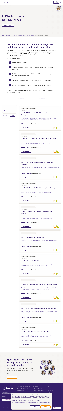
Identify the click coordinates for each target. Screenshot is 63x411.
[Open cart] (57, 2)
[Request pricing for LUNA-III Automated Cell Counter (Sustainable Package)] (55, 226)
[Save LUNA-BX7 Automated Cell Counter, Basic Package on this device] (57, 151)
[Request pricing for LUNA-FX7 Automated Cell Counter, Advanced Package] (55, 177)
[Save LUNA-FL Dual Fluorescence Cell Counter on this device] (57, 345)
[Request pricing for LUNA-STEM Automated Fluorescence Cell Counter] (55, 321)
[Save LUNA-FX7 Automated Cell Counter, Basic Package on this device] (57, 201)
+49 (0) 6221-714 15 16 (22, 388)
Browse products (8, 25)
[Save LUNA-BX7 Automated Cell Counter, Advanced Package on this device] (57, 128)
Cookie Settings (56, 407)
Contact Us (50, 390)
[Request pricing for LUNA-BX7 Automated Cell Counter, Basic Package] (55, 151)
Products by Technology (10, 35)
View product (26, 127)
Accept (34, 406)
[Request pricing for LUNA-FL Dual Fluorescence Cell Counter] (55, 345)
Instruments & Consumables (22, 35)
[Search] (54, 2)
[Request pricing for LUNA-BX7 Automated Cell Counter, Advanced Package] (55, 128)
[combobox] (10, 110)
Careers (49, 388)
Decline (45, 406)
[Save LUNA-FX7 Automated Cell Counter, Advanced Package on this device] (57, 177)
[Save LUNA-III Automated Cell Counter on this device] (57, 250)
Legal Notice (50, 392)
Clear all (12, 115)
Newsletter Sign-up (8, 399)
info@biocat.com (20, 390)
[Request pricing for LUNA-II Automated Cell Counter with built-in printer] (55, 297)
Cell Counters (31, 35)
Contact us (12, 377)
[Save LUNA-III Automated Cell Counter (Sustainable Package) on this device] (57, 226)
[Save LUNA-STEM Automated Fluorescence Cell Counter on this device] (57, 321)
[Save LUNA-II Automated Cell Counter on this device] (57, 274)
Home (3, 35)
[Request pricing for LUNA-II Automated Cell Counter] (55, 274)
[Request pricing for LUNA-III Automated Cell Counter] (55, 250)
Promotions (35, 392)
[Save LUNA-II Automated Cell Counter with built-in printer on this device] (57, 297)
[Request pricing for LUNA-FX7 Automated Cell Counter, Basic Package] (55, 201)
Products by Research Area (38, 390)
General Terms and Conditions (54, 394)
